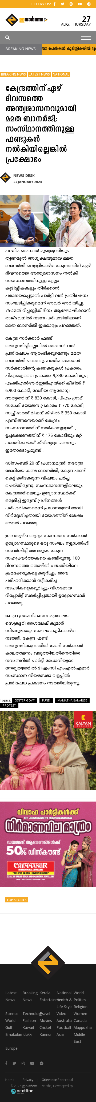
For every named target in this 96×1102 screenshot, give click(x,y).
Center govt (24, 700)
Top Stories (16, 900)
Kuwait (28, 1027)
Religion (80, 1006)
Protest (9, 705)
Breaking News (13, 74)
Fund (46, 700)
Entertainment (48, 999)
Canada (80, 1020)
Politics (80, 999)
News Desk (24, 175)
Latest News (39, 74)
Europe (11, 1048)
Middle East (79, 1038)
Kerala (44, 992)
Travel (44, 1013)
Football (64, 1027)
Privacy (28, 1079)
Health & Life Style (65, 1003)
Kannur (45, 1034)
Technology (30, 1013)
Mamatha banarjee (72, 700)
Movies (45, 1020)
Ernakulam (13, 1034)
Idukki (27, 1034)
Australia (64, 1020)
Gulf (8, 1027)
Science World (11, 1017)
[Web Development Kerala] (22, 1091)
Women (80, 1013)
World (79, 992)
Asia (60, 1034)
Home (9, 1079)
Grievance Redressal (57, 1079)
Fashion (29, 1020)
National (61, 74)
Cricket (45, 1027)
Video (61, 1013)
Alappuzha (82, 1027)
